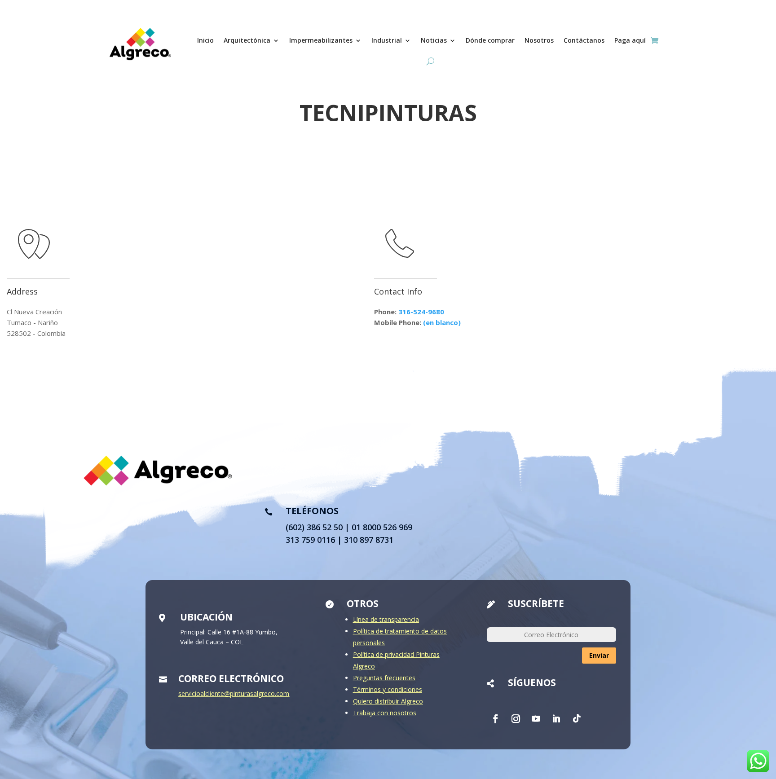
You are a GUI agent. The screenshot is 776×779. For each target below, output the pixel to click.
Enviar (599, 655)
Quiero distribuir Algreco (388, 701)
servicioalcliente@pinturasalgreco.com (233, 693)
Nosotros (539, 40)
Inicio (205, 40)
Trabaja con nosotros (384, 713)
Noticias (434, 40)
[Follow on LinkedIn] (555, 718)
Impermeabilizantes (321, 40)
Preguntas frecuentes (384, 677)
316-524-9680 (421, 311)
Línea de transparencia (386, 619)
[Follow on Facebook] (495, 718)
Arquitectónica (247, 40)
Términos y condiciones (387, 689)
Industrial (386, 40)
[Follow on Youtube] (535, 718)
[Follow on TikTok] (576, 718)
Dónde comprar (490, 40)
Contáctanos (584, 40)
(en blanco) (442, 322)
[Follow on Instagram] (515, 718)
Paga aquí (630, 40)
